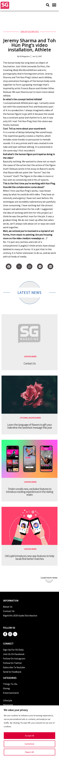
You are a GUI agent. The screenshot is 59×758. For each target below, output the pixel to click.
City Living (24, 418)
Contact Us (30, 363)
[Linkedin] (50, 266)
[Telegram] (40, 266)
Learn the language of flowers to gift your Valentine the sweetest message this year (29, 426)
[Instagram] (10, 634)
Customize (29, 743)
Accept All (29, 735)
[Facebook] (8, 266)
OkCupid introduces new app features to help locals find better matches (29, 557)
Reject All (29, 752)
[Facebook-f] (5, 634)
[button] (54, 5)
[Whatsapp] (29, 266)
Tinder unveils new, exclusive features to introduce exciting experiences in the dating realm (29, 491)
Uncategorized (29, 31)
